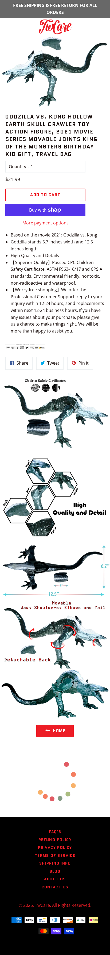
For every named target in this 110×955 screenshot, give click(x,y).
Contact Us (55, 887)
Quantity (17, 167)
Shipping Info (55, 863)
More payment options (45, 223)
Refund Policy (55, 839)
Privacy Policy (55, 847)
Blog (55, 871)
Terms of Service (55, 855)
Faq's (55, 831)
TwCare (42, 905)
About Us (55, 879)
